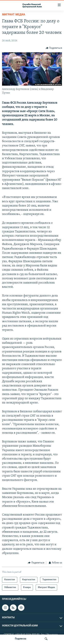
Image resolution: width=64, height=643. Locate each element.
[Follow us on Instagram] (5, 607)
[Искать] (46, 639)
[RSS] (13, 607)
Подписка (20, 638)
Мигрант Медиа (13, 14)
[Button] (54, 48)
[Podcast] (21, 607)
